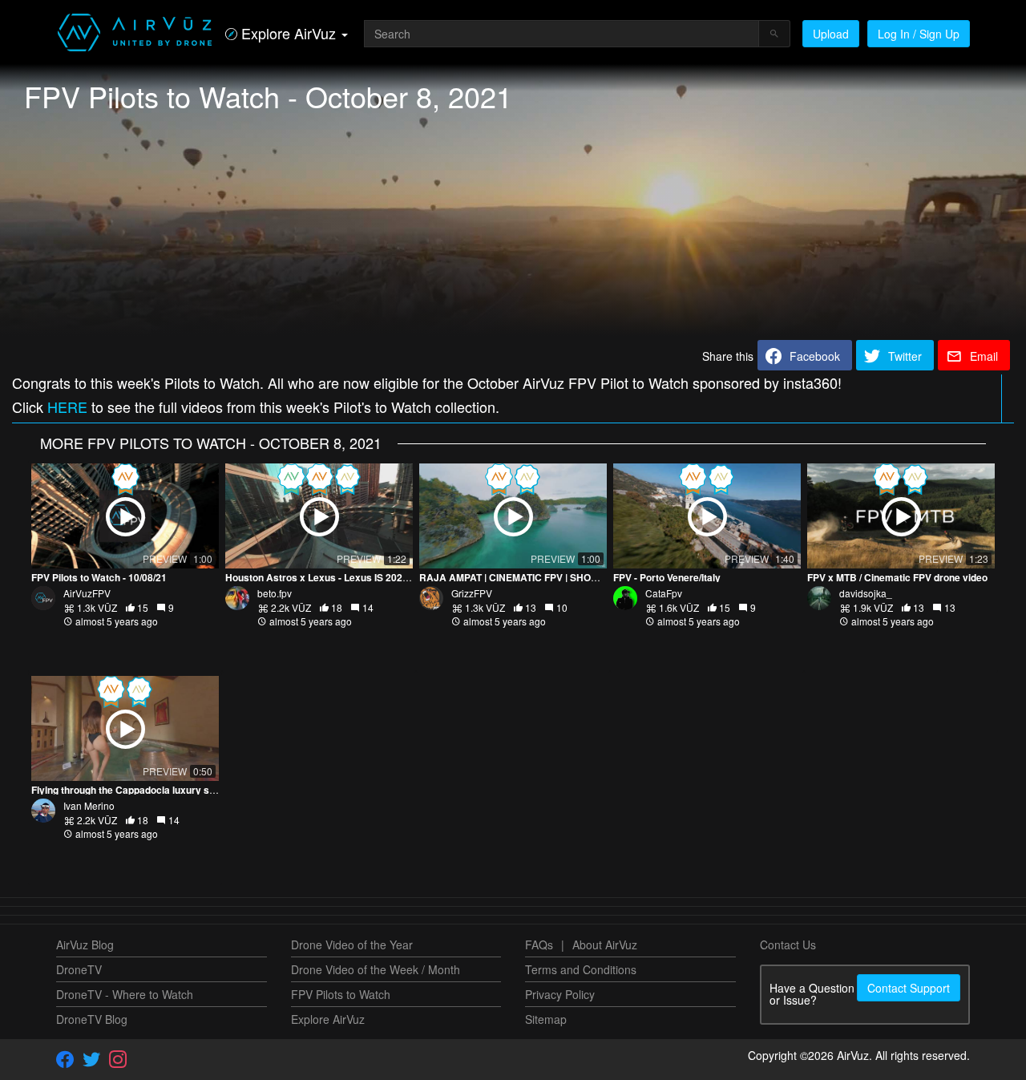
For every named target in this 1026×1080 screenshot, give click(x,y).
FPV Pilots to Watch (340, 994)
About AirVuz (604, 944)
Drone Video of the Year (352, 944)
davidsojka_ (865, 593)
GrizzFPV (471, 593)
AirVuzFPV (87, 593)
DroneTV (79, 969)
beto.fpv (274, 593)
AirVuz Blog (85, 944)
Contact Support (908, 988)
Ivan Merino (89, 805)
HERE (67, 406)
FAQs (539, 944)
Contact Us (788, 944)
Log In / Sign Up (918, 34)
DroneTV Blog (91, 1019)
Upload (831, 34)
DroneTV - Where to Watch (124, 994)
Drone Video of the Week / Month (375, 969)
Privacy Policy (560, 994)
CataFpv (663, 593)
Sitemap (546, 1019)
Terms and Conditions (580, 969)
